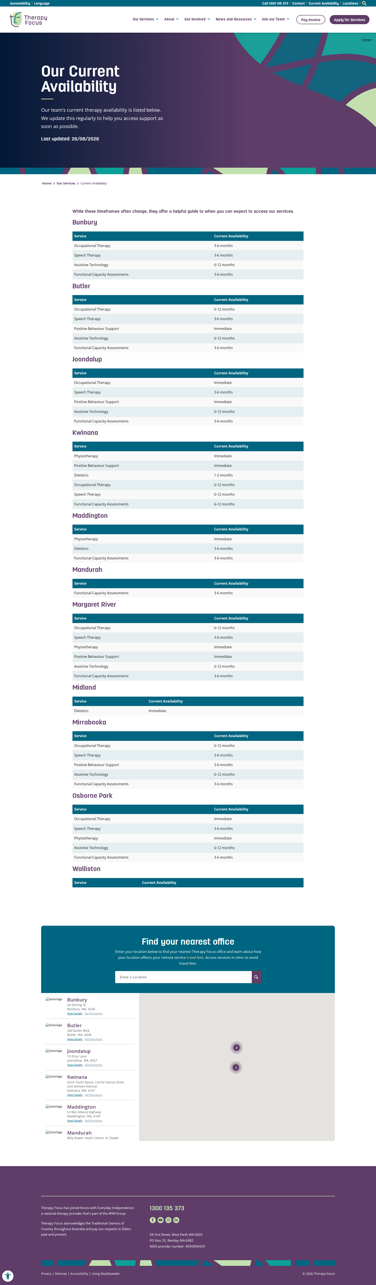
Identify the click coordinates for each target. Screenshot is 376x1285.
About (169, 19)
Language (42, 3)
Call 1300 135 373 (275, 3)
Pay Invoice (311, 20)
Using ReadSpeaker (106, 1273)
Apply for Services (349, 20)
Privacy (46, 1273)
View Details (74, 1013)
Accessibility (20, 3)
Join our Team (273, 19)
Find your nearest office (188, 942)
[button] (7, 1276)
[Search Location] (256, 977)
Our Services (143, 19)
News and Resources (234, 19)
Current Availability (324, 3)
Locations (350, 3)
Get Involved (195, 19)
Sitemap (61, 1273)
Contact (298, 3)
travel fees (195, 957)
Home (46, 183)
